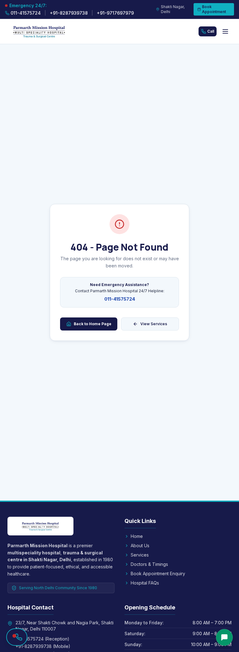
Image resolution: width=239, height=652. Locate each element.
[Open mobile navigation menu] (225, 31)
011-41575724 (119, 299)
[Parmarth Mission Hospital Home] (48, 31)
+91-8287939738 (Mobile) (43, 646)
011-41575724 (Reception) (42, 638)
